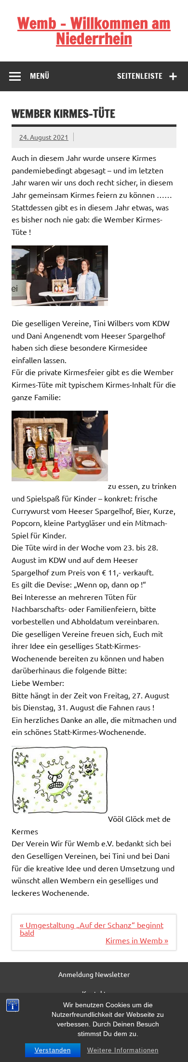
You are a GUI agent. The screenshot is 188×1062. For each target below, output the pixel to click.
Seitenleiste (139, 76)
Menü (39, 76)
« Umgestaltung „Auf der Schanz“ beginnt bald (91, 928)
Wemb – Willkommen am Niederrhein (94, 30)
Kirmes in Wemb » (137, 940)
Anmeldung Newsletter (94, 974)
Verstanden (53, 1050)
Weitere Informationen (123, 1050)
